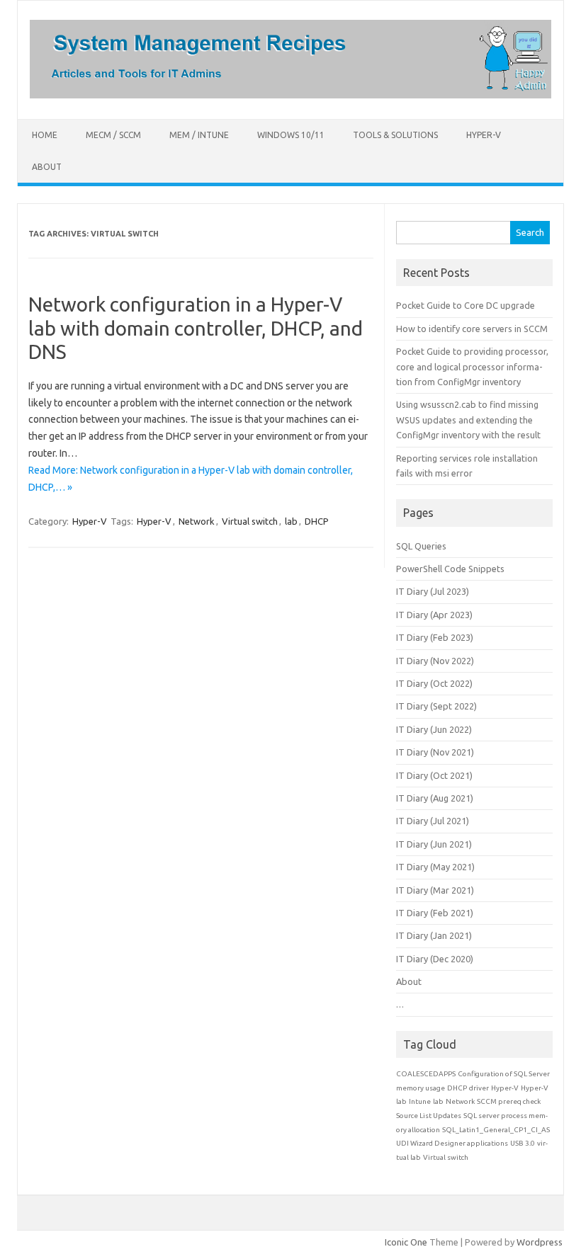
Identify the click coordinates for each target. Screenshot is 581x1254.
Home (44, 134)
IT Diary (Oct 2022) (434, 683)
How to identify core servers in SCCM (472, 329)
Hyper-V (483, 134)
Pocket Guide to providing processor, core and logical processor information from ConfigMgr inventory (472, 366)
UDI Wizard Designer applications (452, 1143)
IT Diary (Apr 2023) (434, 615)
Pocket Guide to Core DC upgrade (465, 305)
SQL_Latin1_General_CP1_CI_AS (496, 1130)
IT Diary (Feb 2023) (434, 637)
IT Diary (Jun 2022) (434, 729)
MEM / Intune (199, 134)
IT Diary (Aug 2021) (434, 798)
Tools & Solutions (395, 134)
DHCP (317, 521)
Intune (420, 1101)
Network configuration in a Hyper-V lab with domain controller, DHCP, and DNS (195, 328)
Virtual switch (250, 521)
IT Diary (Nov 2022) (435, 661)
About (47, 166)
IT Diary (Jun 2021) (434, 844)
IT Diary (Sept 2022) (436, 706)
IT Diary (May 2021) (435, 867)
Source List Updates (428, 1115)
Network (197, 521)
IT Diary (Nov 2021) (435, 752)
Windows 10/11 (291, 134)
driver (479, 1088)
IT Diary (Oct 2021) (434, 775)
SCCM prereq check (509, 1101)
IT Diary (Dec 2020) (434, 959)
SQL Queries (421, 546)
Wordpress (540, 1242)
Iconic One (406, 1242)
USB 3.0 (522, 1143)
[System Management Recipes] (290, 95)
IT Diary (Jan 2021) (434, 935)
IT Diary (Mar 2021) (435, 890)
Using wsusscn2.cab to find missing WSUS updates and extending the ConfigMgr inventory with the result (468, 419)
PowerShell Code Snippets (450, 569)
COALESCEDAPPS (426, 1074)
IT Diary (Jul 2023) (432, 591)
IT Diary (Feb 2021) (434, 913)
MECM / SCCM (113, 134)
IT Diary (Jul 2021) (432, 821)
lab (291, 521)
